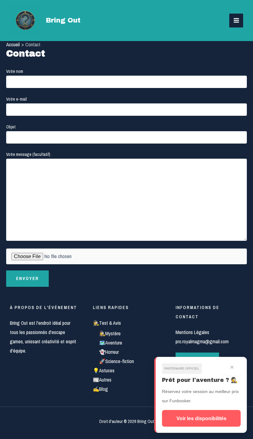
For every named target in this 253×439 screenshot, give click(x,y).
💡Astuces (103, 370)
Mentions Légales (192, 332)
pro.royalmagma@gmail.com (202, 341)
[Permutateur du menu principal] (236, 20)
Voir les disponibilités (201, 418)
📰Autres (102, 379)
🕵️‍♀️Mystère (110, 333)
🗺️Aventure (110, 342)
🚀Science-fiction (116, 361)
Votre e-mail (16, 99)
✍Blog (100, 389)
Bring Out (63, 20)
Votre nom (14, 71)
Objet (10, 127)
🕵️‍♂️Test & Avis (107, 323)
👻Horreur (109, 352)
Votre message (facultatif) (28, 154)
